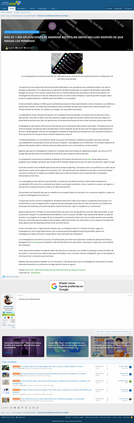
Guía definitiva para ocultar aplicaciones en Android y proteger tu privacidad (52, 399)
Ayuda (115, 417)
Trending (16, 12)
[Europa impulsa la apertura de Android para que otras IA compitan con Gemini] (5, 374)
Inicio (5, 8)
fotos (89, 159)
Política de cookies (105, 417)
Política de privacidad (91, 417)
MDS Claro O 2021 (8, 417)
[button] (26, 8)
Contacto (68, 417)
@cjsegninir (36, 272)
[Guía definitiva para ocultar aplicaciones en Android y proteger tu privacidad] (5, 400)
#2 (131, 295)
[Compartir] (128, 50)
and (12, 277)
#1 (131, 50)
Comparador (42, 8)
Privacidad (126, 417)
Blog (53, 8)
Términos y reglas (78, 417)
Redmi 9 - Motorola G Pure (8, 326)
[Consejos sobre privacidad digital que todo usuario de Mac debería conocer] (5, 367)
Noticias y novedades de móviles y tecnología (39, 368)
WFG (126, 382)
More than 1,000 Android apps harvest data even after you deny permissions (55, 270)
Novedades (21, 8)
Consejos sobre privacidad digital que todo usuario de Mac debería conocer (52, 366)
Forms (32, 8)
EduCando (125, 368)
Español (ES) (21, 417)
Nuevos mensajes (6, 12)
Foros (12, 8)
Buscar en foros (26, 12)
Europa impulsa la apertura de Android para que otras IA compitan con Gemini (53, 373)
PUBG (14, 376)
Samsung (34, 242)
